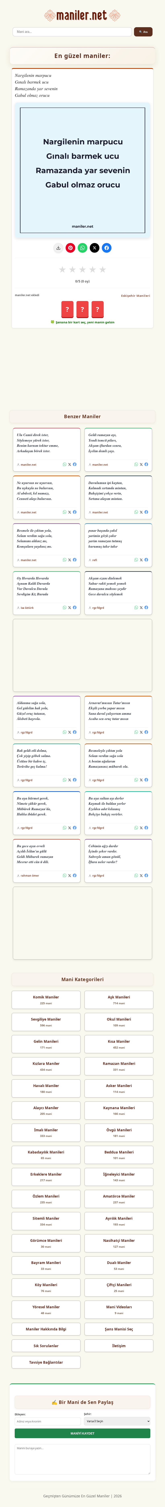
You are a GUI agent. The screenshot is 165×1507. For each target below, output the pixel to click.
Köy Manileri (46, 1284)
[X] (94, 248)
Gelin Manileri (46, 1041)
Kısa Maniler (119, 1041)
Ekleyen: (20, 1414)
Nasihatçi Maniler (119, 1240)
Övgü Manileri (119, 1129)
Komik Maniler (46, 997)
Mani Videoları (119, 1306)
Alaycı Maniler (46, 1107)
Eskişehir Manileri (135, 296)
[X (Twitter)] (69, 465)
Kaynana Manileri (119, 1107)
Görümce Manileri (46, 1240)
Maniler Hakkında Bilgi (46, 1329)
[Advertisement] (83, 367)
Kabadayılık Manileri (46, 1152)
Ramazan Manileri (119, 1063)
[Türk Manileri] (82, 15)
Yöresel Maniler (46, 1306)
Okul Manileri (119, 1019)
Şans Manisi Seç (119, 1329)
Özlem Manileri (46, 1196)
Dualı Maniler (119, 1262)
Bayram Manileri (46, 1262)
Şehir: (88, 1414)
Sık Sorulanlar (46, 1345)
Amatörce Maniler (119, 1196)
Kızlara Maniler (46, 1063)
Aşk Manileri (119, 997)
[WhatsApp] (82, 248)
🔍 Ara (143, 31)
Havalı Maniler (46, 1085)
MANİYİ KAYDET (82, 1433)
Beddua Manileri (119, 1152)
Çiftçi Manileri (119, 1284)
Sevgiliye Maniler (46, 1019)
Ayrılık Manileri (118, 1218)
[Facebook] (106, 248)
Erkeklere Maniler (46, 1174)
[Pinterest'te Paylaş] (70, 248)
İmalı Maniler (46, 1129)
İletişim (119, 1345)
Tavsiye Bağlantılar (46, 1362)
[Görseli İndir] (58, 248)
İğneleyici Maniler (119, 1174)
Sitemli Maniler (46, 1218)
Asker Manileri (119, 1085)
